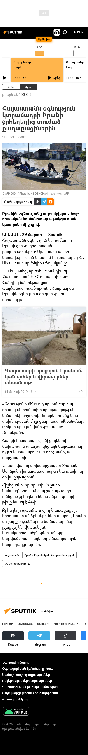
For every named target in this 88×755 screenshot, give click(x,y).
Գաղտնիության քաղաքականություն (30, 687)
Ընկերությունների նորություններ (27, 680)
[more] (80, 391)
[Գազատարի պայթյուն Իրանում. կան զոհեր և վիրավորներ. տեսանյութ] (44, 336)
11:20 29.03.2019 (14, 137)
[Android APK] (16, 712)
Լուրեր (18, 67)
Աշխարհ (43, 624)
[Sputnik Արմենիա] (13, 34)
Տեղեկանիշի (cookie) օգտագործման (30, 693)
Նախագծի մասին (15, 662)
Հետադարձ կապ (15, 699)
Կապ (49, 668)
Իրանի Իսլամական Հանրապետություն (49, 555)
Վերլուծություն (67, 624)
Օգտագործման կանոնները (23, 668)
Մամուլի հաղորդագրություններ (26, 674)
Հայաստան (11, 555)
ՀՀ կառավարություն (17, 563)
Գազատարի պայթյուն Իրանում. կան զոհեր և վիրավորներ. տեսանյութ (44, 376)
